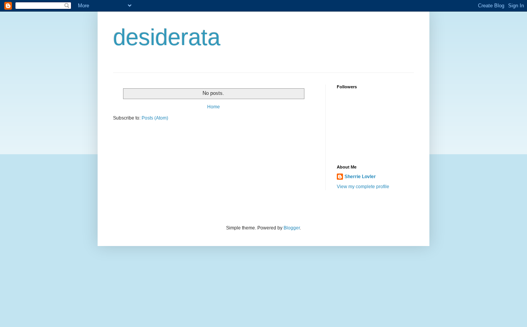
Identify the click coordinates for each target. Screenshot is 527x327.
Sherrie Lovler (360, 176)
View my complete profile (363, 186)
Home (213, 107)
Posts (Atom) (155, 118)
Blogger (292, 228)
